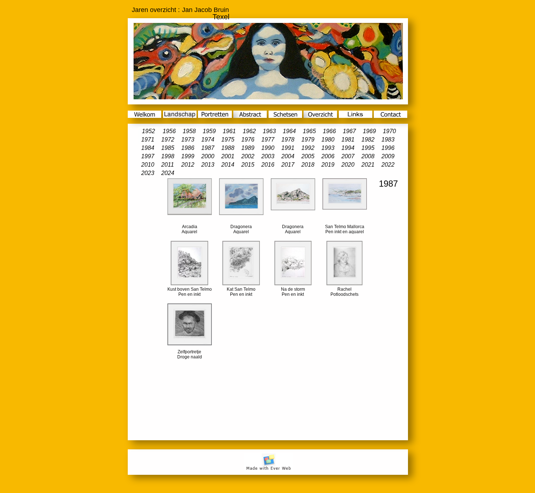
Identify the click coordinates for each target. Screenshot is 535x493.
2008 (367, 156)
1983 (388, 139)
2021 (367, 165)
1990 (267, 148)
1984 (147, 148)
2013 (207, 165)
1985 (167, 148)
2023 (147, 173)
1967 (349, 131)
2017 (287, 165)
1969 (369, 131)
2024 (167, 173)
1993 (327, 148)
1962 (249, 131)
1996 (388, 148)
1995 (367, 148)
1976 (247, 139)
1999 (187, 156)
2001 (227, 156)
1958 (189, 131)
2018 (307, 165)
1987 (207, 148)
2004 (287, 156)
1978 (287, 139)
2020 (347, 165)
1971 (147, 139)
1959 (209, 131)
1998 (167, 156)
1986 (187, 148)
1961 (229, 131)
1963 (269, 131)
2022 (388, 165)
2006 (327, 156)
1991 (287, 148)
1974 (207, 139)
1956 (169, 131)
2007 (347, 156)
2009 (388, 156)
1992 (307, 148)
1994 (347, 148)
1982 (367, 139)
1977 (267, 139)
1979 (307, 139)
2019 (327, 165)
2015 (247, 165)
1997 (147, 156)
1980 (327, 139)
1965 (309, 131)
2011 (167, 165)
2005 (307, 156)
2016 (267, 165)
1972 (167, 139)
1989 (247, 148)
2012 (187, 165)
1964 (289, 131)
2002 (247, 156)
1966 (329, 131)
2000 (207, 156)
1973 (187, 139)
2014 (227, 165)
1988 (227, 148)
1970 (389, 131)
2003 (267, 156)
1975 (227, 139)
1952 (148, 131)
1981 (347, 139)
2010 (147, 165)
